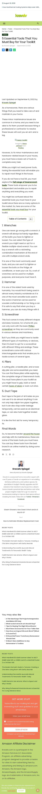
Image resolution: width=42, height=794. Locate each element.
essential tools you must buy (15, 209)
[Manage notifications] (37, 790)
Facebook (21, 499)
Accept (21, 791)
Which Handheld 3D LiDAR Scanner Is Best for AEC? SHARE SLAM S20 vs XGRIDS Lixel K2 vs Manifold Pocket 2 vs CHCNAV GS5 (21, 533)
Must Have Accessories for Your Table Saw (22, 629)
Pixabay (21, 148)
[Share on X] (7, 50)
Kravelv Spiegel (9, 46)
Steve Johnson (21, 145)
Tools (10, 29)
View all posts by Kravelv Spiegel (21, 472)
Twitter (28, 497)
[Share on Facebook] (3, 50)
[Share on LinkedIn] (10, 50)
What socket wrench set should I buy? (21, 624)
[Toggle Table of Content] (29, 219)
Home (4, 29)
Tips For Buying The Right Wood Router (21, 626)
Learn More (11, 791)
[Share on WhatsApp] (14, 50)
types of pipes (15, 386)
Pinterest (35, 497)
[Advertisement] (21, 74)
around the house (31, 434)
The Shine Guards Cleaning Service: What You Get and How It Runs (21, 7)
